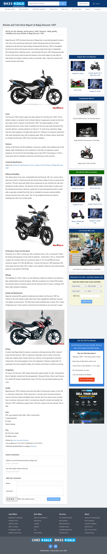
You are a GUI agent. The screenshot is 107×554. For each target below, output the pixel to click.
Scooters (36, 524)
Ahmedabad (12, 530)
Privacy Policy (92, 530)
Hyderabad (19, 518)
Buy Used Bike (23, 9)
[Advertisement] (53, 17)
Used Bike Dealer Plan (65, 530)
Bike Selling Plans (64, 524)
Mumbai (11, 521)
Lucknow (15, 527)
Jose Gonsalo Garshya (20, 440)
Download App (95, 518)
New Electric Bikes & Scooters (86, 172)
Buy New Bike (76, 9)
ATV (35, 530)
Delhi (10, 527)
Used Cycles (17, 533)
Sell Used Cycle (63, 533)
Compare (97, 9)
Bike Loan (65, 9)
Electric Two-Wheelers (40, 518)
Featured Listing (64, 527)
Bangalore (12, 518)
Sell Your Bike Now (87, 379)
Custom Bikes (38, 533)
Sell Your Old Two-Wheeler (87, 341)
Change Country (89, 533)
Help (86, 521)
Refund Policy (89, 527)
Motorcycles (37, 521)
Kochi (16, 524)
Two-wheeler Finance (65, 518)
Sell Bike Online (10, 9)
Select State (83, 4)
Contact (87, 524)
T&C (86, 530)
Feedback (93, 524)
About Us (87, 518)
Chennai (11, 524)
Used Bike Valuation (39, 9)
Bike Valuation (63, 521)
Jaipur (19, 530)
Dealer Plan (53, 9)
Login (97, 4)
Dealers (87, 9)
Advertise (91, 521)
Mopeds (36, 527)
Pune (16, 521)
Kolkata (11, 533)
